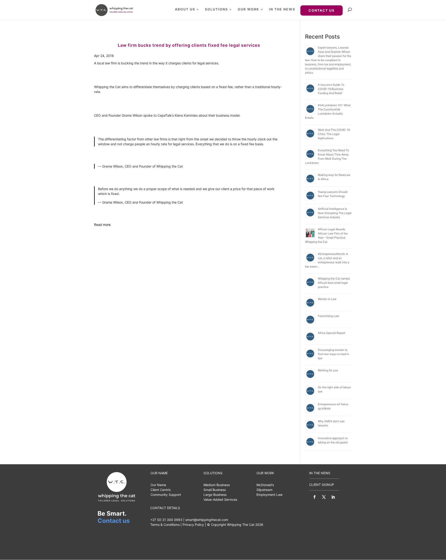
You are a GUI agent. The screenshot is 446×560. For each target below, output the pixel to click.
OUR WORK (248, 9)
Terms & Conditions (165, 525)
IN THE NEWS (282, 9)
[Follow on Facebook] (314, 497)
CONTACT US (321, 10)
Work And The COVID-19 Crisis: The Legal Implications (334, 134)
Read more (102, 225)
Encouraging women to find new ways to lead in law (333, 354)
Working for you (328, 370)
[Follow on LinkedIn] (333, 497)
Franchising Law (328, 316)
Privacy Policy (193, 525)
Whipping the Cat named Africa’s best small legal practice (334, 283)
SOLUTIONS (216, 9)
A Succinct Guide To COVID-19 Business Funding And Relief (331, 89)
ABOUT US (185, 9)
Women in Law (327, 299)
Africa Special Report (331, 333)
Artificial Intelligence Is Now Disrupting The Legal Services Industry (334, 213)
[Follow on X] (324, 497)
